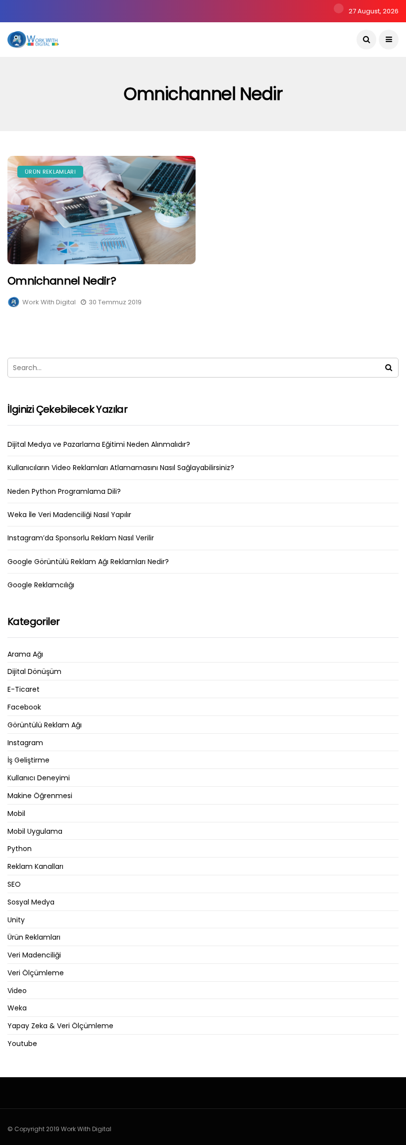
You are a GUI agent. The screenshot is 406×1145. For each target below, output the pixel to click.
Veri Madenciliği (34, 955)
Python (19, 849)
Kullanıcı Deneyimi (38, 778)
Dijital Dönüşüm (34, 672)
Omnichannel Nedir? (61, 280)
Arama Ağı (25, 654)
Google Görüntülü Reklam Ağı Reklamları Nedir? (88, 562)
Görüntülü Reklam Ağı (44, 725)
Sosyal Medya (30, 902)
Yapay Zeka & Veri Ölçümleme (60, 1026)
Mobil (16, 814)
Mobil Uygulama (34, 831)
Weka (17, 1008)
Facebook (24, 707)
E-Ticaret (23, 689)
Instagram (25, 743)
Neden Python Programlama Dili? (64, 491)
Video (17, 991)
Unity (16, 920)
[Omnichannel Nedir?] (101, 210)
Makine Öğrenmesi (39, 796)
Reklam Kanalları (35, 866)
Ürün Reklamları (50, 172)
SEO (14, 884)
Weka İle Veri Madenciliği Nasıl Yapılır (69, 515)
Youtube (22, 1044)
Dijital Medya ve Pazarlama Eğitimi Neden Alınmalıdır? (98, 444)
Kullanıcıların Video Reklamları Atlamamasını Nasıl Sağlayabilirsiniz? (120, 468)
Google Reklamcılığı (40, 585)
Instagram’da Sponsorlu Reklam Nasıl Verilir (80, 538)
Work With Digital (49, 302)
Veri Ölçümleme (35, 973)
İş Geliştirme (28, 760)
